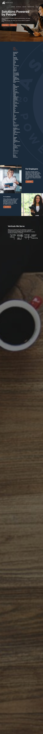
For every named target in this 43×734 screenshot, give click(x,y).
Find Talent (13, 25)
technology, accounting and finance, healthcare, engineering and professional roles (16, 78)
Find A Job (5, 25)
